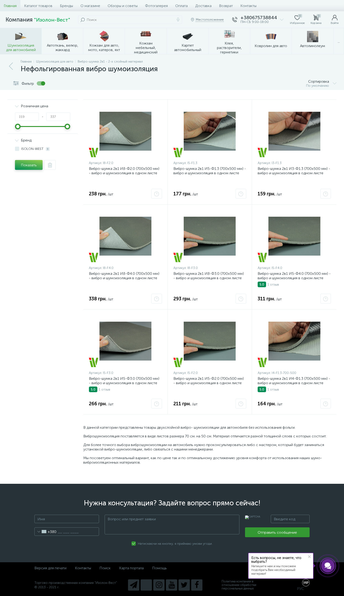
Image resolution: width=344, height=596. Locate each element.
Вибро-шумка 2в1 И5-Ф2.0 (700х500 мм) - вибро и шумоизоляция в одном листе (208, 380)
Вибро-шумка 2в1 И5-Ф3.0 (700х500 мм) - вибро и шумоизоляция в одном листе (124, 380)
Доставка (203, 6)
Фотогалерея (156, 6)
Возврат (226, 6)
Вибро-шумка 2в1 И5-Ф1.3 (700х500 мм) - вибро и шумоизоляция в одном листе (209, 170)
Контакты (248, 6)
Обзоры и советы (123, 6)
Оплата (181, 6)
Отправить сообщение (277, 532)
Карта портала (131, 568)
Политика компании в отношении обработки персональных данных (239, 585)
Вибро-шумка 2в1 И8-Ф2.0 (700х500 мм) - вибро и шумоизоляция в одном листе (124, 170)
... (339, 41)
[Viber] (146, 585)
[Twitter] (184, 585)
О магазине (90, 6)
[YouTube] (171, 585)
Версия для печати (50, 568)
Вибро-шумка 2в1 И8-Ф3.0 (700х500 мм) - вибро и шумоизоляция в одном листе (208, 275)
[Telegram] (133, 585)
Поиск (105, 568)
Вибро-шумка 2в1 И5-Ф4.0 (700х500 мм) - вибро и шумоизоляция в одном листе (294, 275)
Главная (10, 6)
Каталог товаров (38, 6)
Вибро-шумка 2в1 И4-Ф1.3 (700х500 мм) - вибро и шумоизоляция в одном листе (294, 380)
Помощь (159, 568)
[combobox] (45, 532)
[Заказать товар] (156, 194)
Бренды (66, 6)
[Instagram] (159, 585)
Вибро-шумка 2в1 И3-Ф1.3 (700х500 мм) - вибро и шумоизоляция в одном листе (294, 170)
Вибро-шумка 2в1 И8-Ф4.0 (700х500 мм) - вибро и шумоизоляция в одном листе (124, 275)
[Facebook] (196, 585)
